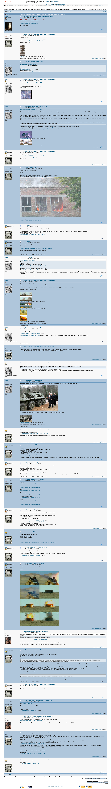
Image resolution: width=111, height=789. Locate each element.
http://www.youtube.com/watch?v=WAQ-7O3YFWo (31, 707)
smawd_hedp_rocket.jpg (25, 138)
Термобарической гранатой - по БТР (34, 380)
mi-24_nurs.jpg (23, 99)
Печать (104, 11)
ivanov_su (100, 5)
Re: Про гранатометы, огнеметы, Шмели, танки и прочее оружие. (39, 34)
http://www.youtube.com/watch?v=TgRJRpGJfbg (30, 220)
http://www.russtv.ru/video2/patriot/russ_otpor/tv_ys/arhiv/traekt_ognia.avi (36, 248)
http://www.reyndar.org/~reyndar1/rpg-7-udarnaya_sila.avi (32, 234)
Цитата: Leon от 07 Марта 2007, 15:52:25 (27, 260)
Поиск (55, 4)
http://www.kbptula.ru (27, 703)
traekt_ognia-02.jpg (24, 308)
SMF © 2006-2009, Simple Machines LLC (60, 786)
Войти (58, 4)
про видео (29, 257)
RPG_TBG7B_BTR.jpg (25, 422)
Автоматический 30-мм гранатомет (34, 61)
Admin (6, 16)
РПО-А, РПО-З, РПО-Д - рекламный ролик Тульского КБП (38, 700)
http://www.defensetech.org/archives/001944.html (31, 109)
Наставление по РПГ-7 (32, 444)
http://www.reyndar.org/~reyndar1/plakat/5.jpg (30, 497)
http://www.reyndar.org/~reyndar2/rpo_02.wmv (30, 335)
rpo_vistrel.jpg (23, 56)
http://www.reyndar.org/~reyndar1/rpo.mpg (29, 566)
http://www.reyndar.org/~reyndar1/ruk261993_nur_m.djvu (32, 520)
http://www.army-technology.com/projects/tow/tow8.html (32, 743)
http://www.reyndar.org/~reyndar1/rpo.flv (29, 710)
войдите (47, 1)
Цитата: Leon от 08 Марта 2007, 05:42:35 (27, 365)
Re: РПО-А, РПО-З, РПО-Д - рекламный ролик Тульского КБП (38, 716)
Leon (55, 9)
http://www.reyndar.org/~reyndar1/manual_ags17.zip (31, 472)
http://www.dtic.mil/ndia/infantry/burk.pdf (29, 157)
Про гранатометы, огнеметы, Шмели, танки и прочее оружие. (72, 9)
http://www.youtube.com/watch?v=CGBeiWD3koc (31, 720)
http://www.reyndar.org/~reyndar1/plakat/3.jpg (30, 490)
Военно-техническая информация (41, 9)
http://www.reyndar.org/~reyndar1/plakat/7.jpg (30, 504)
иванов (6, 61)
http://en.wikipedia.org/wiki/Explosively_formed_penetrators (33, 753)
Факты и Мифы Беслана (9, 9)
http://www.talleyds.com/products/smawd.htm (44, 127)
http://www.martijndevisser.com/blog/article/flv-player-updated (30, 71)
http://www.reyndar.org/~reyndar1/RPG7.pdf (29, 455)
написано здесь (59, 5)
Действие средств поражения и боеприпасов (36, 547)
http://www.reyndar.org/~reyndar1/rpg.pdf (29, 23)
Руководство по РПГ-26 (32, 509)
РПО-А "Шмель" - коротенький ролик (34, 563)
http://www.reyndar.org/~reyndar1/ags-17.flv (27, 69)
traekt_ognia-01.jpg (24, 301)
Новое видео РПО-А (31, 167)
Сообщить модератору (96, 58)
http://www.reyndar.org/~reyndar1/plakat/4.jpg (30, 494)
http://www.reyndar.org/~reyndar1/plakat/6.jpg (30, 500)
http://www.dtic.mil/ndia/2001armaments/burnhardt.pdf (32, 155)
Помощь (51, 4)
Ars (5, 631)
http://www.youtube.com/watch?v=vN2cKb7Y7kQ (31, 82)
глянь (21, 687)
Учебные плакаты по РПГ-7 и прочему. (34, 479)
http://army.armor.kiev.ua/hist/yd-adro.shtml (29, 763)
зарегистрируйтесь (55, 1)
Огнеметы (29, 241)
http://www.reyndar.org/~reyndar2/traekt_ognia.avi (34, 269)
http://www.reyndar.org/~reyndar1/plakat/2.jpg (30, 487)
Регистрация (62, 4)
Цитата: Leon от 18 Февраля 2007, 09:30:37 (28, 64)
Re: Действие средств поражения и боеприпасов (36, 631)
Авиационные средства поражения (34, 531)
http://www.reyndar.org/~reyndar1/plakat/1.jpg (30, 483)
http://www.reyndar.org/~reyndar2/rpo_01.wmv (30, 333)
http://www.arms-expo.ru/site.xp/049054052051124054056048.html (34, 639)
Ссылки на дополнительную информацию (24, 9)
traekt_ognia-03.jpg (24, 321)
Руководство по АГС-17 (32, 462)
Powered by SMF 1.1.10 (48, 786)
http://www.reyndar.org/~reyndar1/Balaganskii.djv (30, 555)
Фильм (28, 225)
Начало (47, 4)
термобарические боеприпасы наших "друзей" (36, 106)
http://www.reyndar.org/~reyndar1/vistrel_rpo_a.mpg (31, 40)
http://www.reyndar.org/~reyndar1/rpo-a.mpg (29, 171)
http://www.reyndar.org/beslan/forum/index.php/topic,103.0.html (34, 433)
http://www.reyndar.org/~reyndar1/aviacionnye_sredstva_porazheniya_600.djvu (37, 542)
